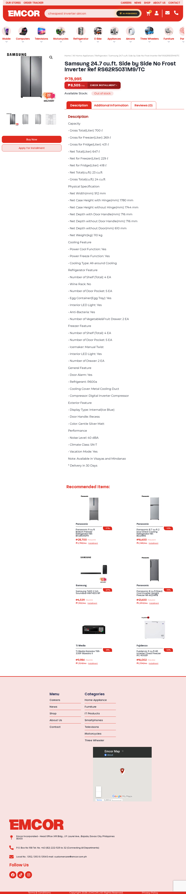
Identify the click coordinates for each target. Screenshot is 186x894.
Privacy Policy (150, 892)
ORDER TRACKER (33, 2)
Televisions (41, 38)
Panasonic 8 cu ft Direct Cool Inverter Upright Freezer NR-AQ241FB (149, 593)
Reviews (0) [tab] (144, 105)
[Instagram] (28, 874)
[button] (51, 57)
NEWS (137, 2)
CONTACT (174, 2)
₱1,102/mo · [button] (86, 603)
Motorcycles (60, 38)
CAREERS (126, 2)
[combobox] (93, 13)
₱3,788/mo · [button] (87, 543)
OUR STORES (13, 2)
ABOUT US (159, 2)
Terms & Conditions (39, 892)
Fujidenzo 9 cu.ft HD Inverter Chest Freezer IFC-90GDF (149, 653)
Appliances (114, 38)
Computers (23, 38)
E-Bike (98, 38)
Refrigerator (80, 38)
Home (67, 55)
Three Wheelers (149, 38)
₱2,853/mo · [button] (148, 603)
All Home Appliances (83, 55)
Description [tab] (79, 105)
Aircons (130, 38)
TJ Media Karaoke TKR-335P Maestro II (88, 652)
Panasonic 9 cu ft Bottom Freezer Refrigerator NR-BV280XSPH (85, 532)
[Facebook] (12, 874)
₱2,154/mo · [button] (147, 663)
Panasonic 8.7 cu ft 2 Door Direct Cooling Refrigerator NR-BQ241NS (148, 532)
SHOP (147, 2)
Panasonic (82, 524)
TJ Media (81, 645)
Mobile (6, 38)
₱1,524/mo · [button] (87, 663)
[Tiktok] (20, 874)
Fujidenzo (142, 645)
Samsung (81, 585)
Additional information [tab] (111, 105)
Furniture (169, 38)
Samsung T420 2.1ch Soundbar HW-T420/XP (88, 592)
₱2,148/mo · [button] (147, 543)
